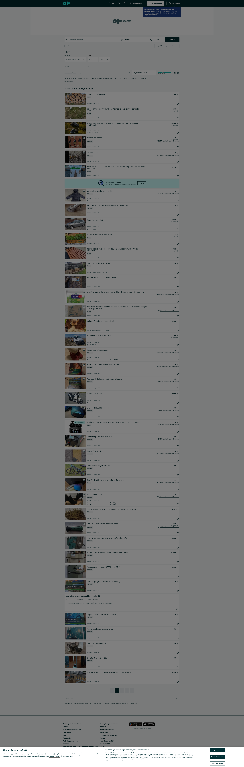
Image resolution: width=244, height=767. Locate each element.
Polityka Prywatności (67, 756)
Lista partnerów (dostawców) (115, 761)
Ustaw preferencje (217, 763)
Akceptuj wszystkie (217, 750)
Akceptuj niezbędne (217, 756)
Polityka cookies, (54, 756)
